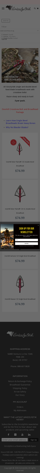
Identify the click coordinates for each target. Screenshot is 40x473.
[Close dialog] (38, 225)
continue (26, 243)
